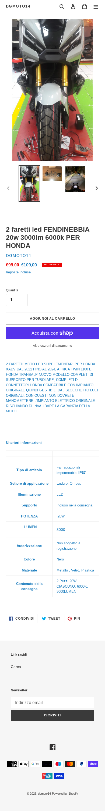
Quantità (12, 290)
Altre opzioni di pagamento (52, 346)
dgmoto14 (18, 6)
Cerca (16, 666)
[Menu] (96, 6)
